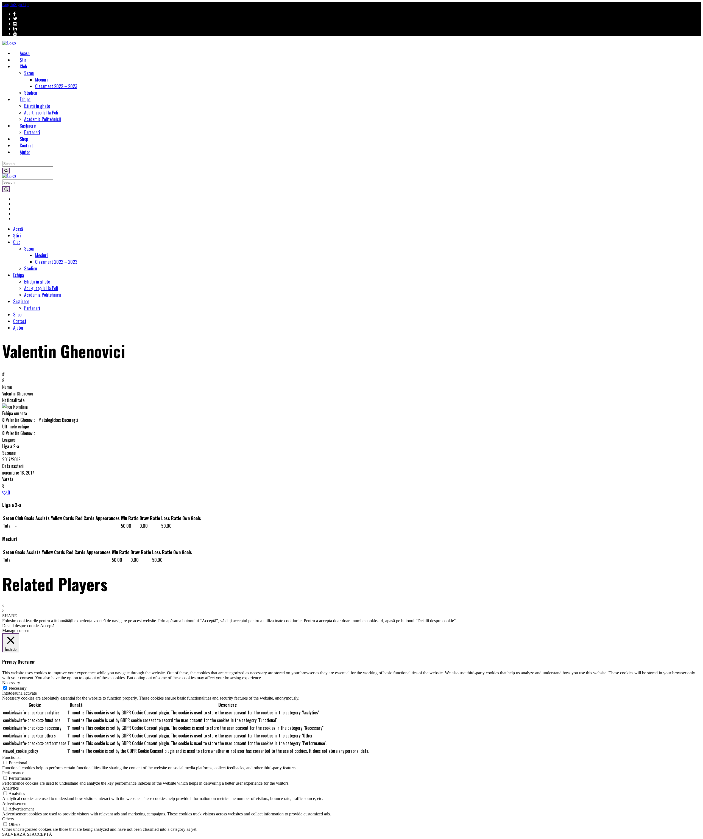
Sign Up (21, 4)
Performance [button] (13, 772)
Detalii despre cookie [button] (20, 625)
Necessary (18, 688)
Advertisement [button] (14, 803)
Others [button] (8, 818)
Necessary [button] (11, 682)
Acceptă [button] (47, 625)
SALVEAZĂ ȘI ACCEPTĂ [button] (27, 834)
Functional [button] (11, 757)
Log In (8, 4)
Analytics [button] (10, 788)
